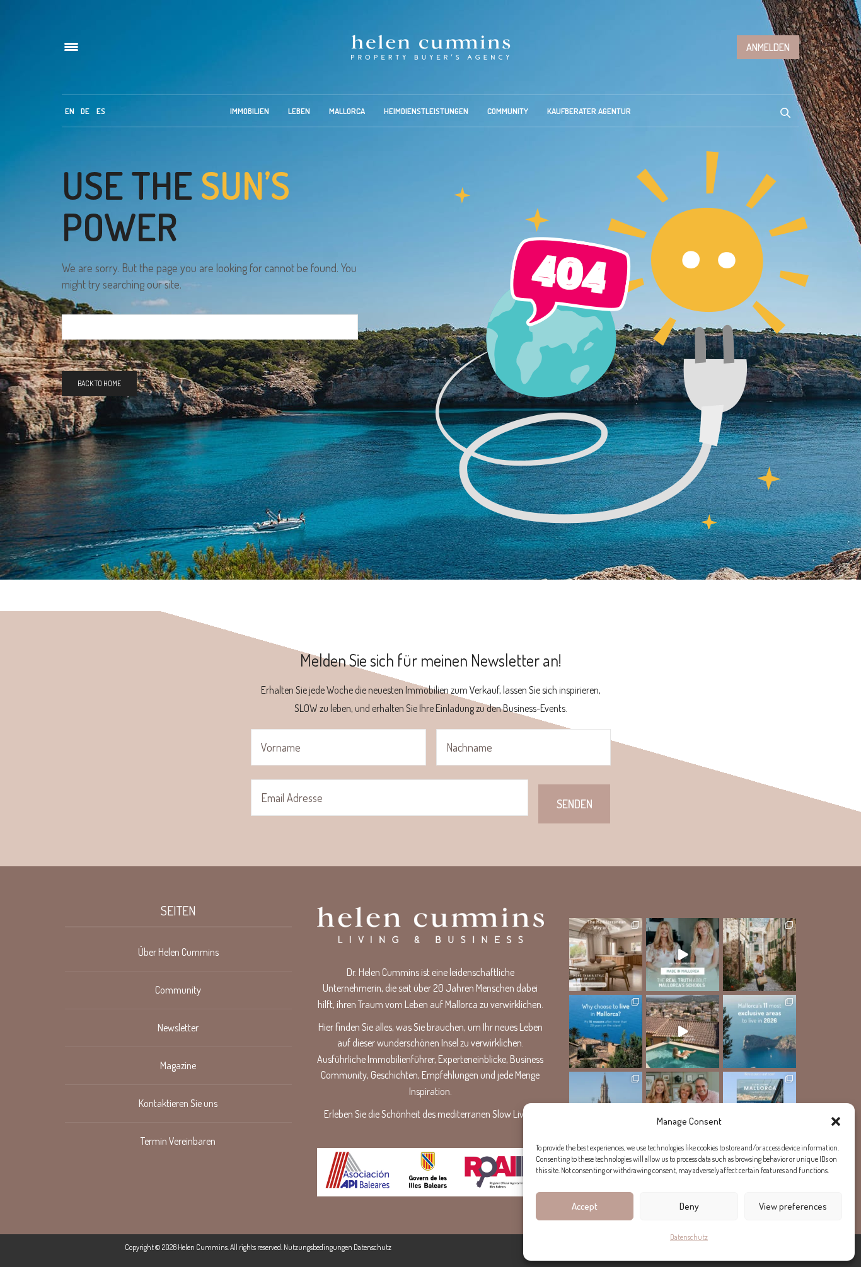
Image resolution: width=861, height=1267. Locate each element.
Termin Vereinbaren (178, 1141)
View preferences (793, 1206)
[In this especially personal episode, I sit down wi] (682, 954)
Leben (299, 111)
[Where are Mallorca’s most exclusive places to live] (759, 1031)
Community (507, 111)
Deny (689, 1206)
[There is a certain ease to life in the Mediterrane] (605, 954)
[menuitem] (69, 111)
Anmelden (768, 47)
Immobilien (249, 111)
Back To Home (99, 383)
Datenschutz (689, 1237)
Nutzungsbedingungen (318, 1247)
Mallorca (347, 111)
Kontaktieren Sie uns (178, 1103)
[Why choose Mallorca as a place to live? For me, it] (605, 1031)
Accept (585, 1206)
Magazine (178, 1065)
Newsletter (178, 1027)
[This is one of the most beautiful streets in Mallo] (759, 954)
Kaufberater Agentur (589, 111)
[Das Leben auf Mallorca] (430, 47)
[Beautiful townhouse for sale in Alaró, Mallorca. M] (682, 1031)
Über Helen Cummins (178, 952)
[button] (835, 1121)
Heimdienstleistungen (426, 111)
